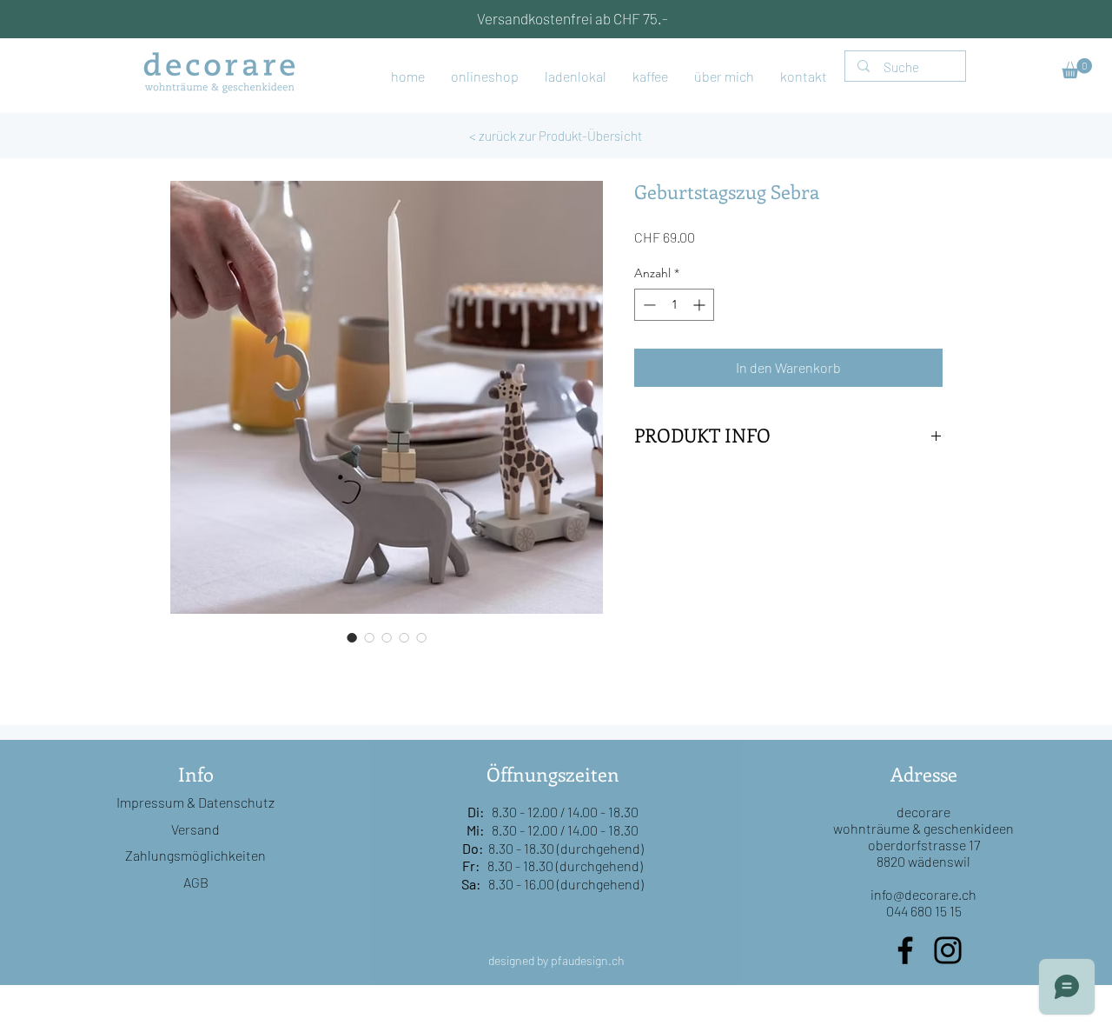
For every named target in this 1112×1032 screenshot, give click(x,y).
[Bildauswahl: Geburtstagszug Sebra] (352, 637)
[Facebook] (905, 950)
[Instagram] (948, 950)
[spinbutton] (674, 305)
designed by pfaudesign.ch (556, 960)
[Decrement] (648, 305)
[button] (1077, 68)
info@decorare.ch (923, 894)
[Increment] (701, 305)
